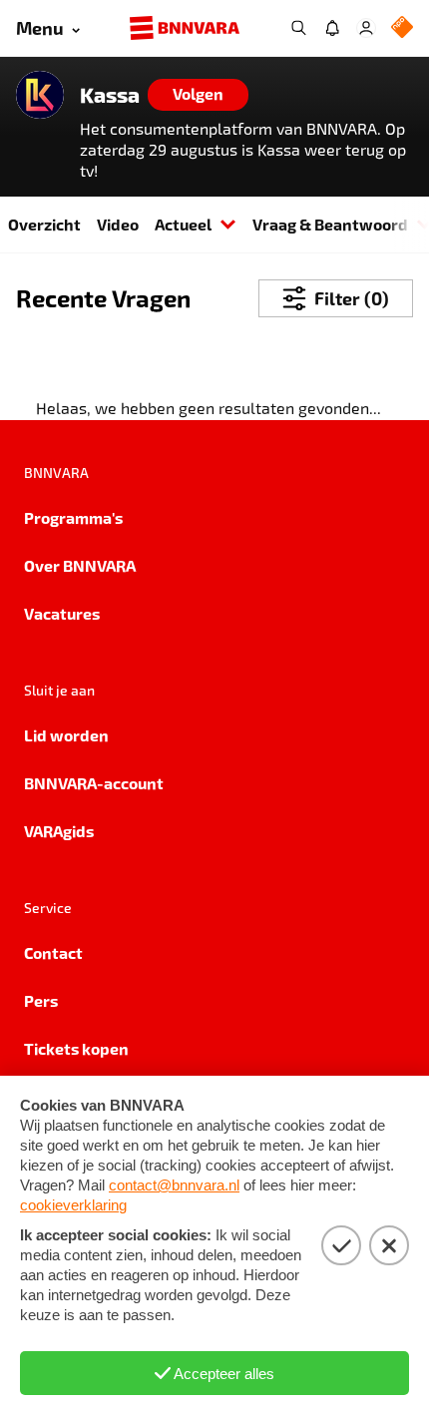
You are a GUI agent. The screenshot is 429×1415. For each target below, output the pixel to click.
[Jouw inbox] (332, 28)
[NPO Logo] (402, 28)
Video (118, 224)
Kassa (110, 95)
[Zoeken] (298, 28)
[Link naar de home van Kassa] (40, 95)
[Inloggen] (366, 28)
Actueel (183, 224)
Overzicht (44, 224)
